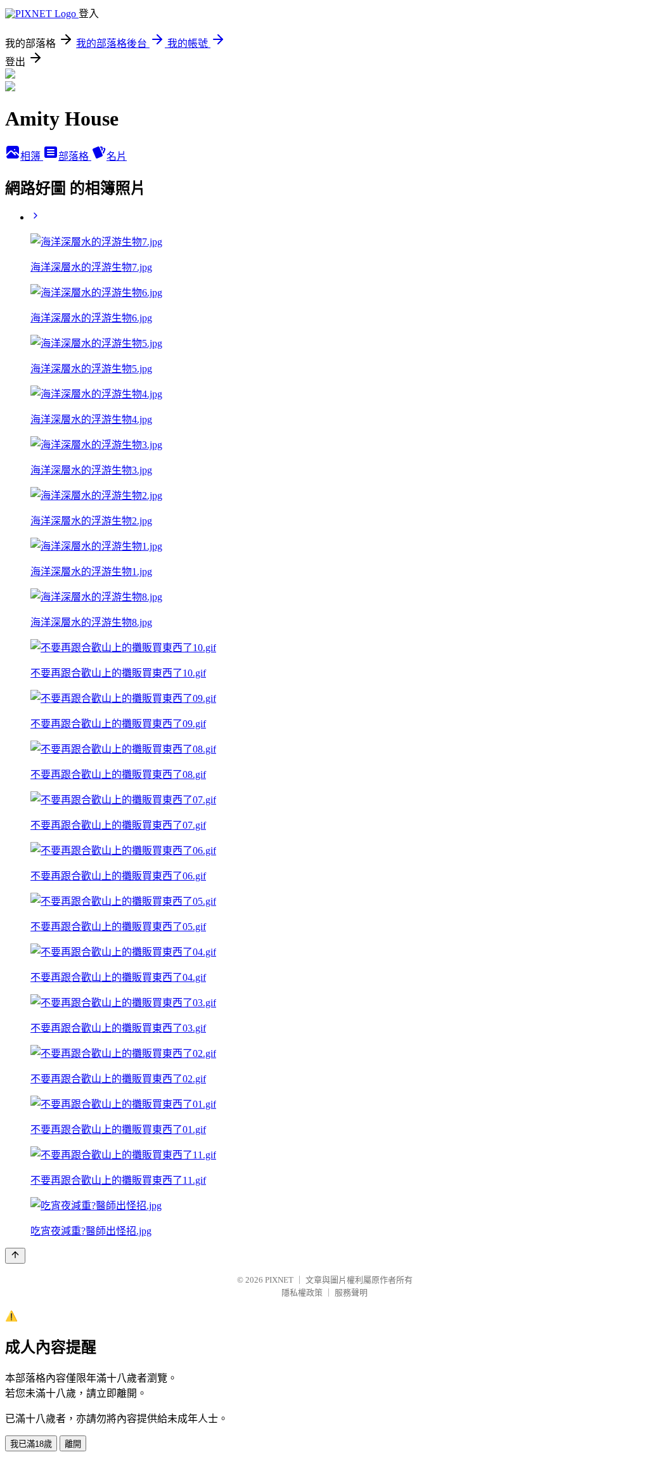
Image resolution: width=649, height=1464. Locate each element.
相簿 (31, 156)
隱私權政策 (302, 1292)
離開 (73, 1444)
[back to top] (15, 1256)
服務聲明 (351, 1292)
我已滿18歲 (31, 1444)
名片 (116, 156)
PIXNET (279, 1280)
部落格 (74, 156)
